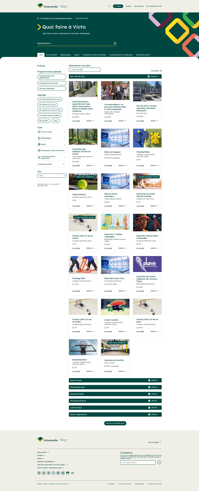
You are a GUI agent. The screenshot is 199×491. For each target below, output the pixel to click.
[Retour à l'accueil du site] (38, 18)
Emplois (40, 455)
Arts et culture (51, 55)
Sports (77, 55)
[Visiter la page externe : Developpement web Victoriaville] (72, 473)
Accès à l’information (124, 484)
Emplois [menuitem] (129, 6)
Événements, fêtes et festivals (94, 55)
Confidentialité (139, 484)
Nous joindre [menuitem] (139, 6)
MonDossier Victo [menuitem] (155, 6)
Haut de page (153, 442)
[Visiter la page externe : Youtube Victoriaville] (63, 473)
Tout (41, 55)
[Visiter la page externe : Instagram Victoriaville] (53, 473)
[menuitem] (52, 6)
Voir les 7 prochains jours (115, 423)
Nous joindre (42, 452)
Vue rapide (76, 121)
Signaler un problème (45, 462)
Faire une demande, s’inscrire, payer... (51, 465)
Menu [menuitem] (119, 6)
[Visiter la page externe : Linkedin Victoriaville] (58, 473)
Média (39, 458)
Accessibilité (111, 484)
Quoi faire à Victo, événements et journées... (57, 18)
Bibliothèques (66, 55)
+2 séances (116, 158)
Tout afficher (155, 70)
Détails (89, 121)
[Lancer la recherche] (115, 43)
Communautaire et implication (121, 55)
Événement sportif (143, 55)
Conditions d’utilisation (155, 484)
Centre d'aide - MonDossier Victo (49, 468)
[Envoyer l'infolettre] (159, 463)
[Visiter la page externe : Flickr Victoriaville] (67, 473)
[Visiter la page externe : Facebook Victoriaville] (39, 473)
